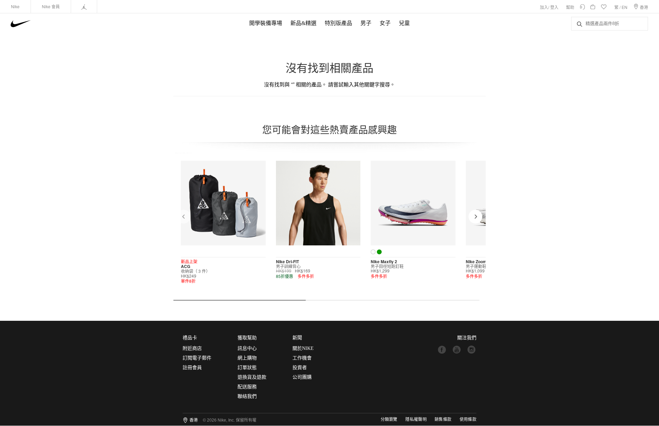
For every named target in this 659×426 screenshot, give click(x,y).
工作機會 (302, 358)
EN (624, 7)
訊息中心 (247, 348)
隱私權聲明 (416, 419)
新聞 (297, 337)
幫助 (570, 7)
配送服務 (247, 386)
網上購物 (247, 358)
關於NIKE (303, 348)
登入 (554, 7)
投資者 (299, 367)
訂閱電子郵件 (197, 358)
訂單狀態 (247, 367)
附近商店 (192, 348)
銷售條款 (443, 419)
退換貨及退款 (252, 377)
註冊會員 (192, 367)
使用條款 (468, 419)
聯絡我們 (247, 396)
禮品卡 (190, 337)
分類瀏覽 (389, 419)
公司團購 (302, 377)
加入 (544, 7)
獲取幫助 (247, 337)
